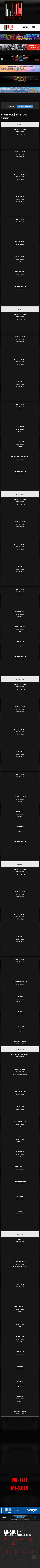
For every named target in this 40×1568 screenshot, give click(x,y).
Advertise (7, 1539)
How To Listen (30, 1540)
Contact (22, 1539)
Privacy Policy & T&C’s (14, 1541)
